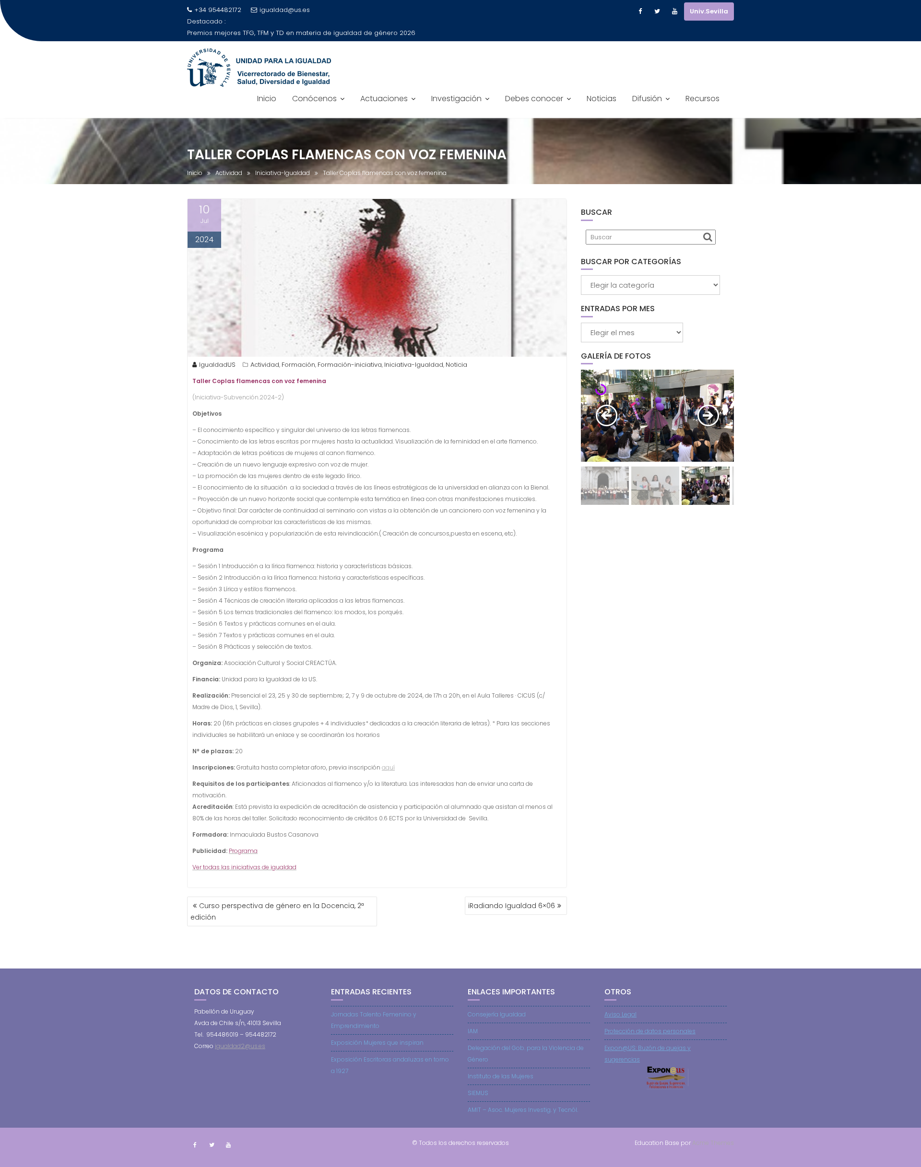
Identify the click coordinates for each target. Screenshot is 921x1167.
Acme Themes (713, 1143)
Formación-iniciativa (350, 364)
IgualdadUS (217, 364)
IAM (473, 1031)
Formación (298, 364)
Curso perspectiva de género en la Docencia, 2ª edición (277, 911)
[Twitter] (657, 11)
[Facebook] (640, 11)
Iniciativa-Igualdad (413, 364)
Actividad (264, 364)
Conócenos (314, 98)
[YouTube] (674, 11)
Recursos (702, 98)
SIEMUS (478, 1093)
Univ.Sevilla (709, 11)
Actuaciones (384, 98)
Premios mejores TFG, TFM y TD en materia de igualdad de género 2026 (301, 32)
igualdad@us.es (285, 9)
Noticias (601, 98)
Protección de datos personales (650, 1031)
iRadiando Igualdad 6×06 (511, 905)
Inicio (266, 98)
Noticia (456, 364)
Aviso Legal (620, 1014)
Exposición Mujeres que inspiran (377, 1043)
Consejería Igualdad (497, 1014)
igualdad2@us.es (240, 1046)
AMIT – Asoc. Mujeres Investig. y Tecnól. (523, 1110)
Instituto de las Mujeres (500, 1076)
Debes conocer (534, 98)
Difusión (647, 98)
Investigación (456, 98)
